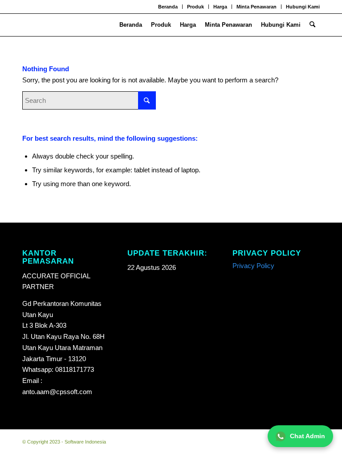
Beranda (168, 6)
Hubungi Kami (303, 6)
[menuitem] (168, 6)
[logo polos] (34, 25)
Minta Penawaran (256, 6)
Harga (220, 6)
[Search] (312, 25)
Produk (195, 6)
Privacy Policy (253, 265)
